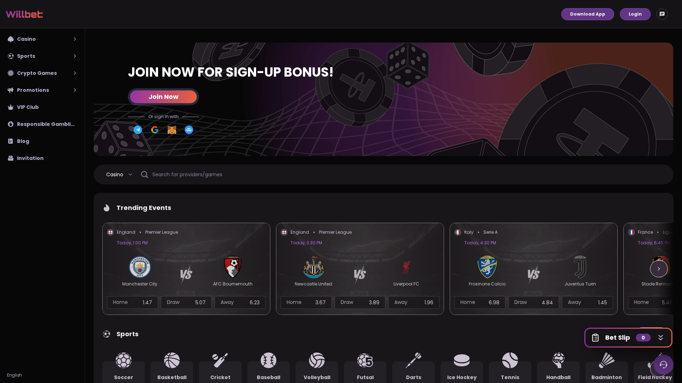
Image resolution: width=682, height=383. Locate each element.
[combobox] (120, 174)
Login (635, 14)
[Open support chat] (663, 364)
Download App (587, 14)
